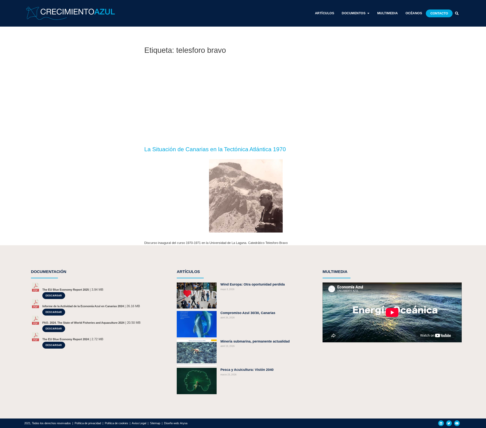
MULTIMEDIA (335, 271)
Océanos (414, 13)
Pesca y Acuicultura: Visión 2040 (247, 370)
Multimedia (387, 13)
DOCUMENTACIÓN (48, 271)
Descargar (54, 295)
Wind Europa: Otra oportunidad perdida (252, 284)
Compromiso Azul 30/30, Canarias (247, 313)
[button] (439, 13)
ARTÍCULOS (324, 13)
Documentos (353, 13)
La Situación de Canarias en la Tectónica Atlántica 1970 (215, 149)
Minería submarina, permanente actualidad (255, 341)
